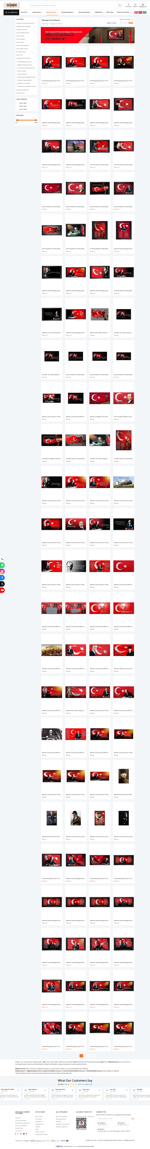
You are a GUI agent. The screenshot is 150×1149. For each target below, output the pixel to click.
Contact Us (18, 1131)
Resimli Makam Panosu (24, 62)
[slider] (17, 120)
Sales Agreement (61, 1119)
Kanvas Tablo (21, 71)
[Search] (119, 5)
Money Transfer (40, 1132)
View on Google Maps (85, 1084)
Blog (37, 1129)
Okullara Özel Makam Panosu (26, 86)
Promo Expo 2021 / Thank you (84, 1116)
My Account (39, 1116)
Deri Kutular (20, 42)
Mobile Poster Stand (23, 83)
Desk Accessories (21, 29)
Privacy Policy (19, 1128)
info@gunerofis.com (123, 1124)
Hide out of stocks (125, 19)
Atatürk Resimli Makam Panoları (27, 77)
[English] (140, 12)
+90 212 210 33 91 (102, 1124)
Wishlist (38, 1127)
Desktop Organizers (22, 90)
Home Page (45, 23)
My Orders (39, 1119)
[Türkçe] (136, 12)
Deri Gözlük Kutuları (22, 45)
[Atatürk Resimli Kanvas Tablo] (124, 776)
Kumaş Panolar (21, 52)
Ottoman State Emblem (24, 80)
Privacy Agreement (20, 1120)
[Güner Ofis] (15, 5)
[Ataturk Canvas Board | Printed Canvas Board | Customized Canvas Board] (52, 398)
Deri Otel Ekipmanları (22, 33)
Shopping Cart (40, 1124)
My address (39, 1122)
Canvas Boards (22, 74)
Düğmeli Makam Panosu (24, 65)
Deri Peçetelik (20, 39)
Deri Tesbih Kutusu (22, 49)
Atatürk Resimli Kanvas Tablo (123, 794)
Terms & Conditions (21, 1125)
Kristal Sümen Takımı (41, 1134)
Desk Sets (19, 55)
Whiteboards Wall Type (23, 26)
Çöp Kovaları (20, 36)
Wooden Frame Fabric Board (25, 23)
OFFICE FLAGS (20, 93)
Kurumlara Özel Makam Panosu (27, 68)
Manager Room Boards (23, 58)
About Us (18, 1118)
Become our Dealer (61, 1116)
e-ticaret (74, 1146)
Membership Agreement (22, 1123)
